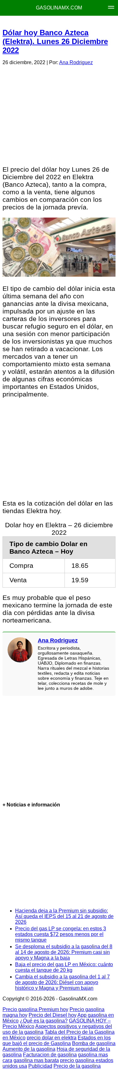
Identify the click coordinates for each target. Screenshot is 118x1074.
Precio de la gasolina (77, 1066)
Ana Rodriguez (76, 62)
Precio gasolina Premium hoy (35, 1009)
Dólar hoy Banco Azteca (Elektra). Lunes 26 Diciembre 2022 (55, 41)
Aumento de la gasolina (29, 1049)
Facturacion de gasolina (50, 1054)
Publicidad (40, 1066)
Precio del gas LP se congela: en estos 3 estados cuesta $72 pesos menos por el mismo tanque (60, 934)
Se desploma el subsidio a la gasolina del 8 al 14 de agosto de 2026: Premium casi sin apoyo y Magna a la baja (63, 952)
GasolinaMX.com (59, 7)
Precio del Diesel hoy (52, 1015)
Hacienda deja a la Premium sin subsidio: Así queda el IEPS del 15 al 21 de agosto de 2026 (64, 916)
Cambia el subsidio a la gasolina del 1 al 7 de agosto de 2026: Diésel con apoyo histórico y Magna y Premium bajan (62, 982)
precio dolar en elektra (51, 1037)
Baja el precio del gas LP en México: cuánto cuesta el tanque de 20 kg (64, 967)
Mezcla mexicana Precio (64, 22)
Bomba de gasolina (93, 1043)
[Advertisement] (59, 114)
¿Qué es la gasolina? (44, 1020)
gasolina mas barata (36, 1060)
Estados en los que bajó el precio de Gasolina (57, 1040)
